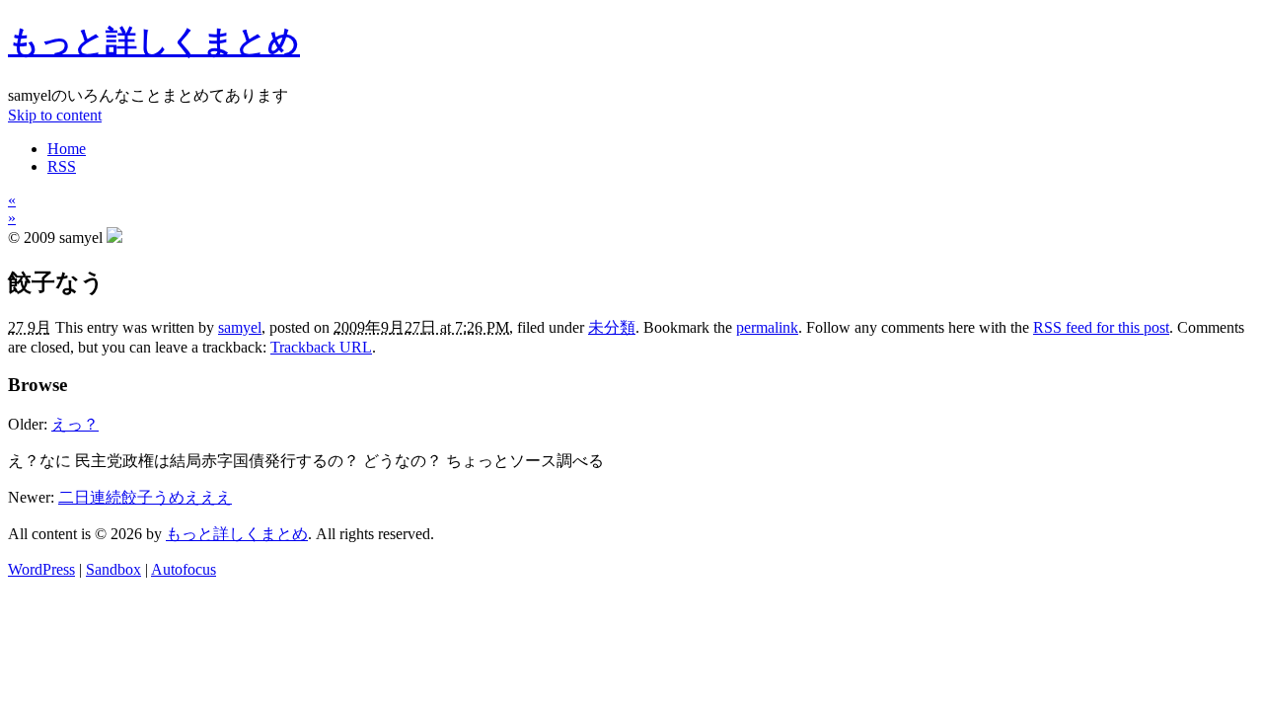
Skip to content (55, 115)
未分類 (611, 327)
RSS (61, 166)
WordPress (41, 569)
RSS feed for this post (1101, 327)
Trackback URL (321, 347)
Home (66, 148)
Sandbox (113, 569)
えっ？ (75, 424)
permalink (767, 327)
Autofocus (183, 569)
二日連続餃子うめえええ (145, 497)
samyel (239, 327)
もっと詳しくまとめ (154, 41)
